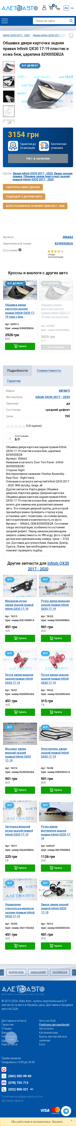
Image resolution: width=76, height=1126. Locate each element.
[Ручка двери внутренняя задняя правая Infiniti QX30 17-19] (56, 812)
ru (66, 8)
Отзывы (7, 1028)
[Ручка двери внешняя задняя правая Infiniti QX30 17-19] (56, 586)
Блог (42, 1044)
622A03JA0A (16, 972)
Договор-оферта (12, 1100)
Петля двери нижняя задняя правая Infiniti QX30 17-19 (55, 678)
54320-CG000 (38, 972)
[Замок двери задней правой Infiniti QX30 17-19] (56, 890)
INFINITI (64, 391)
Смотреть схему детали (23, 187)
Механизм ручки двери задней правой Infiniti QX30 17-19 (19, 605)
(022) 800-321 (20, 1089)
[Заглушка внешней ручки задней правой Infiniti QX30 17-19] (20, 812)
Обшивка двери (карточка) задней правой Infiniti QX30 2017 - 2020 (41, 178)
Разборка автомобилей (54, 1024)
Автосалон (46, 1028)
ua (72, 8)
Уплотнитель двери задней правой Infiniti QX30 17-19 (55, 752)
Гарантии (8, 1024)
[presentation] (20, 93)
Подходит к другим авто (24, 196)
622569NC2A (60, 972)
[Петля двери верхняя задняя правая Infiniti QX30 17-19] (20, 660)
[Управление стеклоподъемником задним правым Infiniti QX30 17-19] (20, 890)
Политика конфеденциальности (22, 1096)
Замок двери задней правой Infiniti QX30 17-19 (54, 908)
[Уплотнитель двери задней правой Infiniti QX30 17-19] (56, 734)
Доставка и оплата (14, 1020)
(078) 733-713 (18, 1083)
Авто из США (47, 1020)
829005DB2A (64, 243)
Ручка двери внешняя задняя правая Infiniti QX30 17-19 (55, 605)
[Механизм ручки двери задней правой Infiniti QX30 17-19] (20, 586)
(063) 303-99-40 (19, 1076)
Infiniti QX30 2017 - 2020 (52, 397)
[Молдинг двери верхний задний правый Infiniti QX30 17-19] (20, 734)
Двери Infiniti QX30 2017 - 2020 (32, 173)
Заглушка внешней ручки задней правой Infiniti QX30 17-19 (19, 830)
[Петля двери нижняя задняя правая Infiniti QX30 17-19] (56, 660)
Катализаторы (48, 1032)
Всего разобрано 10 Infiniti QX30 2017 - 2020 (35, 205)
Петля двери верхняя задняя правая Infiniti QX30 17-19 (19, 678)
